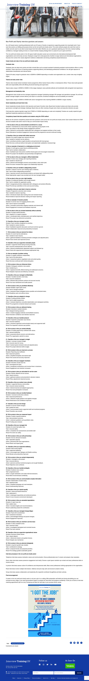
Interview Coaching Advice (17, 643)
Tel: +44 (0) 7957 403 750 (75, 6)
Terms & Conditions (36, 678)
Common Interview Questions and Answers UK (67, 678)
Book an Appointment (55, 3)
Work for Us (45, 678)
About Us (67, 3)
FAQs (13, 678)
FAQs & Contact (77, 3)
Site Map (53, 678)
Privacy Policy (27, 678)
